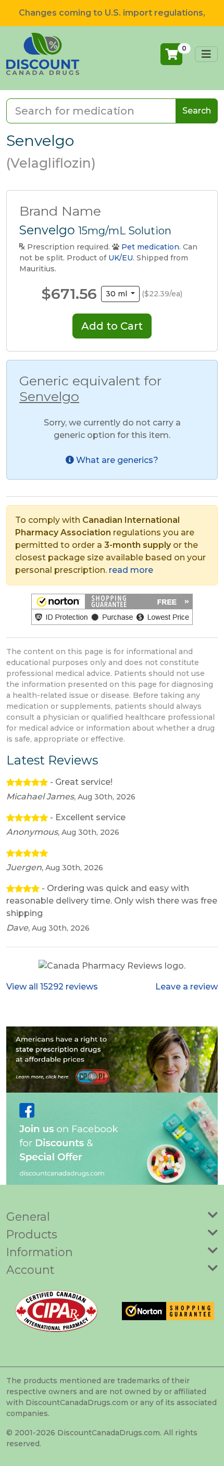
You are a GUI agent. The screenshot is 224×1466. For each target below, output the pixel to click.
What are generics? (116, 460)
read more (131, 570)
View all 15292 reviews (52, 987)
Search (196, 111)
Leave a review (186, 987)
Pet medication (150, 247)
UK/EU (120, 257)
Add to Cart (112, 326)
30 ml (117, 293)
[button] (112, 609)
